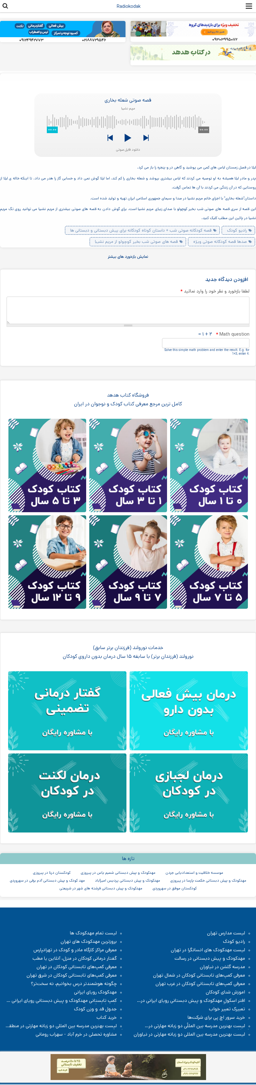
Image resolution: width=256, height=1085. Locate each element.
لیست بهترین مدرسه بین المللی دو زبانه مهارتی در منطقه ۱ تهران (65, 1025)
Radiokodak (128, 6)
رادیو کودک (237, 230)
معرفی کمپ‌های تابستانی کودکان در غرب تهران (200, 983)
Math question (232, 334)
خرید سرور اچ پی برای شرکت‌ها (216, 1017)
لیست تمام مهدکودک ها (93, 933)
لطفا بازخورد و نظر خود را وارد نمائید (214, 291)
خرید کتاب (106, 1017)
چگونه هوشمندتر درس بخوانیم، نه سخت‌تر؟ (74, 983)
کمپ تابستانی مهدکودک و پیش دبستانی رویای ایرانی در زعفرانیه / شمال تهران (64, 1000)
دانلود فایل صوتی (128, 149)
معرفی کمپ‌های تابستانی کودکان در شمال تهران (199, 975)
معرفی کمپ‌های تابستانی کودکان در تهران (77, 966)
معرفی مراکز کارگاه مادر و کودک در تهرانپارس (75, 950)
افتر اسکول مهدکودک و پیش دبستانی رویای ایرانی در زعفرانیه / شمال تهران (196, 1000)
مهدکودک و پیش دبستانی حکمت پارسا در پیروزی (208, 880)
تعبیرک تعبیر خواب (227, 1009)
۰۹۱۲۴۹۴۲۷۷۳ (31, 40)
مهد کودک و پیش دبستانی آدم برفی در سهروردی (47, 880)
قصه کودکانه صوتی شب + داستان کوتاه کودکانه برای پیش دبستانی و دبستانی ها (141, 230)
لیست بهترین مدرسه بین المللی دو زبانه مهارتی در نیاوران (189, 1034)
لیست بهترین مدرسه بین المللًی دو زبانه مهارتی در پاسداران (200, 1025)
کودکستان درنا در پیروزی (52, 872)
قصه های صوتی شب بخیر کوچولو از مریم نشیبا (136, 241)
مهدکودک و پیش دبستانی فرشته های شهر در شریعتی (100, 888)
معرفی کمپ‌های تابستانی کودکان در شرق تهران (72, 975)
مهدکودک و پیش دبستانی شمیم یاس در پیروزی (118, 872)
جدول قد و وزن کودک (95, 1009)
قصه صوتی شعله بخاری (128, 100)
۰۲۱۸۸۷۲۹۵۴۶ (94, 40)
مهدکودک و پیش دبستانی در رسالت (210, 958)
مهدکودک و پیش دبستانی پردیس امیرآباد (127, 880)
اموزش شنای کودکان (225, 992)
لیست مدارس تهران (226, 933)
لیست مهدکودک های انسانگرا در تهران (208, 950)
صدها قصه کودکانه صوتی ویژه (220, 241)
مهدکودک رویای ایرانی (95, 992)
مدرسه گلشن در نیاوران (222, 966)
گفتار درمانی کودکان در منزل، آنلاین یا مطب (74, 958)
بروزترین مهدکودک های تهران (89, 941)
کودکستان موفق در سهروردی (174, 888)
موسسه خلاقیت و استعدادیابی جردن (194, 872)
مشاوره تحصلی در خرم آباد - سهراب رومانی (76, 1034)
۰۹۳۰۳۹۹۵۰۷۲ (224, 39)
